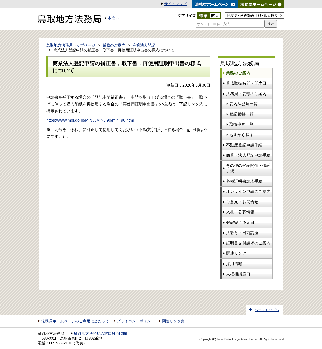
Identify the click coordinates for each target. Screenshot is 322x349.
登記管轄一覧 (241, 114)
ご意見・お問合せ (242, 202)
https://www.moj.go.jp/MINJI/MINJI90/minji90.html (90, 120)
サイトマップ (175, 4)
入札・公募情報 (240, 212)
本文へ (114, 18)
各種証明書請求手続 (244, 181)
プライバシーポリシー (135, 321)
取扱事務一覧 (241, 124)
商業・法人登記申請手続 (248, 155)
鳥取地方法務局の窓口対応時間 (100, 334)
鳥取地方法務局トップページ (70, 45)
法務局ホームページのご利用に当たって (75, 321)
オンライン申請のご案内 (248, 191)
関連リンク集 (173, 321)
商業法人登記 (144, 45)
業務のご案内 (114, 45)
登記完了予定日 (240, 222)
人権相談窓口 (238, 274)
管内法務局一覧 (243, 104)
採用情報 (234, 263)
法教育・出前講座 (242, 233)
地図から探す (241, 135)
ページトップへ (267, 310)
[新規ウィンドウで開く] (261, 4)
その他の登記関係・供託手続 (248, 168)
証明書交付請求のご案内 (248, 243)
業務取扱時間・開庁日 (246, 83)
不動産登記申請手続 (244, 145)
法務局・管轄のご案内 (246, 94)
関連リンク (236, 253)
